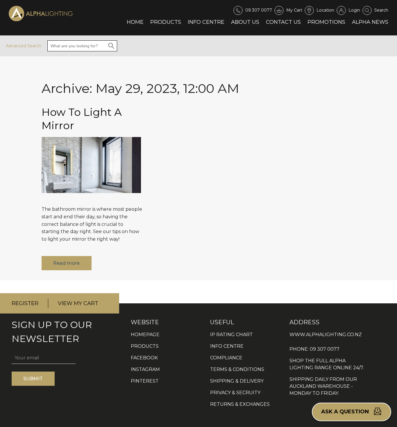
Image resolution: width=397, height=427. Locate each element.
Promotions (326, 22)
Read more (66, 263)
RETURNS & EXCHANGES (240, 404)
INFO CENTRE (227, 346)
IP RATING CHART (231, 334)
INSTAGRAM (145, 369)
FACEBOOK (144, 358)
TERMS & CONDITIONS (237, 369)
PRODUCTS (145, 346)
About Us (245, 22)
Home (135, 22)
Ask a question (345, 411)
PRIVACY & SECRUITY (235, 392)
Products (165, 22)
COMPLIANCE (226, 358)
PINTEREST (145, 381)
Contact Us (283, 22)
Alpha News (370, 22)
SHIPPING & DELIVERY (237, 381)
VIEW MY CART (78, 303)
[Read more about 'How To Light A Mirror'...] (91, 197)
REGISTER (25, 303)
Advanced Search (23, 45)
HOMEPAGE (145, 334)
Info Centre (206, 22)
